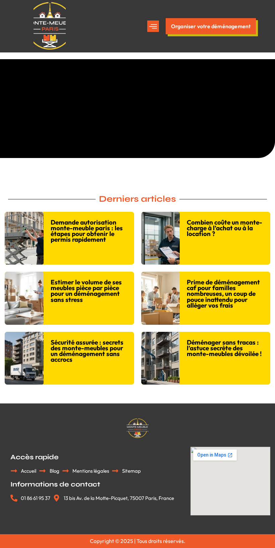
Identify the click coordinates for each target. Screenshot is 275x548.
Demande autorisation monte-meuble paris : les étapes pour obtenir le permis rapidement (87, 230)
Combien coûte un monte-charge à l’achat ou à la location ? (224, 228)
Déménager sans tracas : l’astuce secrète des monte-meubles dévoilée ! (224, 348)
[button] (153, 26)
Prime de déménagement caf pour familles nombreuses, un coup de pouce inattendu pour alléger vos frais (223, 293)
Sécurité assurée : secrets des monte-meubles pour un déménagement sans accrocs (87, 350)
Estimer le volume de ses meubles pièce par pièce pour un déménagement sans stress (86, 290)
